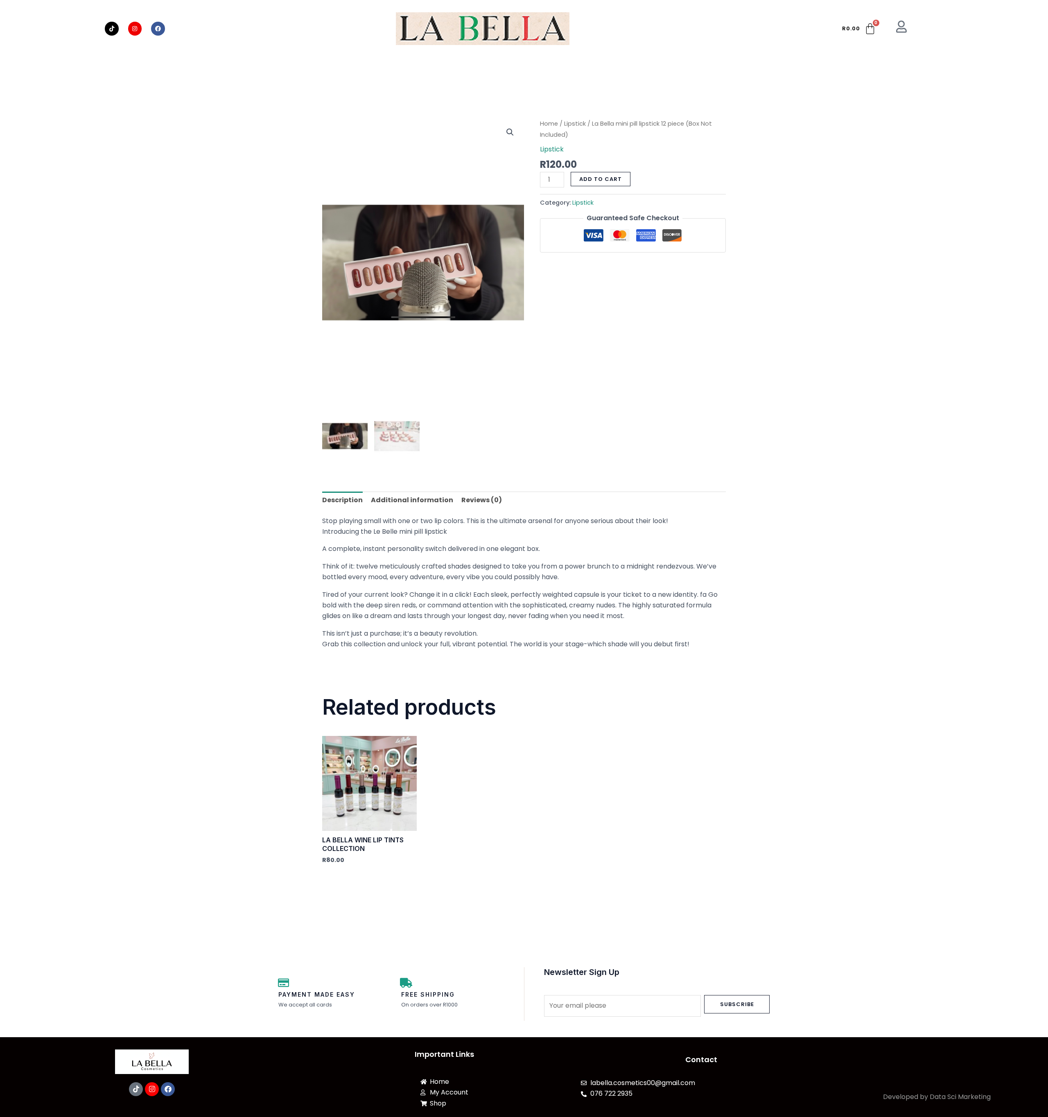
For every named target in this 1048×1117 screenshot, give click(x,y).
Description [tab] (342, 500)
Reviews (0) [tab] (481, 500)
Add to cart (600, 179)
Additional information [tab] (412, 500)
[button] (510, 132)
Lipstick (575, 124)
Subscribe (737, 1004)
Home (549, 124)
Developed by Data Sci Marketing (937, 1096)
